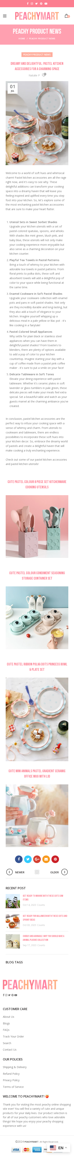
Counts (41, 905)
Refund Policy (11, 1073)
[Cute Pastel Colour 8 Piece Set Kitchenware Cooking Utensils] (37, 526)
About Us (8, 1016)
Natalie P (34, 75)
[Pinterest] (55, 859)
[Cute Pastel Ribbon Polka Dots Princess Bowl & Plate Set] (37, 719)
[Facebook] (19, 859)
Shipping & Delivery (15, 1067)
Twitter (36, 3)
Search (7, 1043)
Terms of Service (13, 1087)
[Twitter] (28, 859)
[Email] (46, 859)
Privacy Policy (11, 1080)
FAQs (6, 1030)
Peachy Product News (42, 38)
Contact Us (10, 1049)
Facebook (28, 3)
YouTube (45, 3)
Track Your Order (13, 1036)
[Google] (37, 859)
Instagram (32, 3)
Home (22, 38)
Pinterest (41, 3)
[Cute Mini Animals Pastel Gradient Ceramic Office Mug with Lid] (37, 816)
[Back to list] (37, 872)
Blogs (6, 1023)
